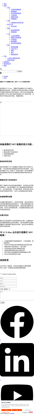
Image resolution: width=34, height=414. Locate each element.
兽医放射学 (14, 54)
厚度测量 (14, 41)
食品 (8, 28)
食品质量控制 (15, 30)
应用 (5, 6)
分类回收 (14, 39)
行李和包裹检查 (16, 9)
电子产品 (10, 24)
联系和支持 (7, 64)
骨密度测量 (14, 47)
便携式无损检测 (16, 37)
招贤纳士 (6, 62)
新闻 (5, 65)
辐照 (12, 50)
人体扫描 (14, 15)
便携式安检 (14, 17)
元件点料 (14, 26)
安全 (8, 7)
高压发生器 (11, 60)
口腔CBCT (14, 49)
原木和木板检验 (16, 43)
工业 (8, 34)
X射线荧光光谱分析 (17, 22)
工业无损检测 (15, 35)
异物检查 (14, 32)
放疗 (12, 52)
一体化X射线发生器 (13, 58)
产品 (5, 56)
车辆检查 (14, 19)
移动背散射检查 (16, 13)
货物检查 (14, 11)
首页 (5, 4)
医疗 (8, 45)
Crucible (11, 413)
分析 (8, 20)
